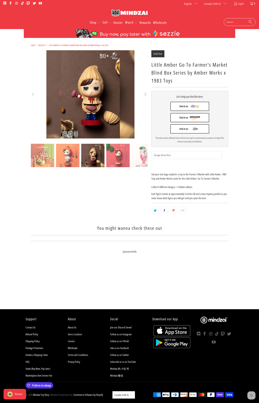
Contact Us (30, 327)
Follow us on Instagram (121, 334)
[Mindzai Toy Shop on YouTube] (40, 3)
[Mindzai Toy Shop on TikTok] (22, 3)
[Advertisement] (129, 284)
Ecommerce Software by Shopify (88, 394)
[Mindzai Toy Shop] (130, 13)
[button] (95, 22)
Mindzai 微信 (116, 375)
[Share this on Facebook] (164, 210)
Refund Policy (32, 334)
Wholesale (72, 348)
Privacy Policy (74, 361)
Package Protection (34, 348)
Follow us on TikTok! (119, 341)
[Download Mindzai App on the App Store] (171, 335)
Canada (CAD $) (212, 3)
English (188, 3)
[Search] (250, 22)
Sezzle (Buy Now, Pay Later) (38, 368)
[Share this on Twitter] (155, 210)
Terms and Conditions (78, 355)
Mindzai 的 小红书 (119, 368)
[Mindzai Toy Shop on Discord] (4, 3)
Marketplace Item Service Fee (39, 375)
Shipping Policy (32, 341)
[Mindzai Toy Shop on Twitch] (28, 3)
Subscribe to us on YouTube (123, 361)
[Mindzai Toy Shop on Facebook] (10, 3)
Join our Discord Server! (121, 327)
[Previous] (33, 94)
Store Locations (75, 334)
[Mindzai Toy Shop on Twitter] (34, 3)
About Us (72, 327)
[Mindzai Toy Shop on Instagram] (16, 3)
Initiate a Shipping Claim (37, 355)
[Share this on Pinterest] (173, 210)
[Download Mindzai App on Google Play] (171, 347)
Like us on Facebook (119, 348)
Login (241, 3)
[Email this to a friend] (183, 210)
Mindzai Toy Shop (41, 394)
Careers (71, 341)
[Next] (145, 94)
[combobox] (239, 22)
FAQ (27, 361)
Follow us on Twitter (119, 355)
